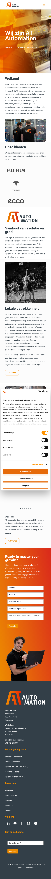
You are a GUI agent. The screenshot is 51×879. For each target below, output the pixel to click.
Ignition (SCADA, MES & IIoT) (16, 767)
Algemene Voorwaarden (25, 868)
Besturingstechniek (12, 762)
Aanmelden (13, 851)
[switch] (45, 440)
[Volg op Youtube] (15, 823)
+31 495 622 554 (11, 743)
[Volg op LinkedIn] (8, 823)
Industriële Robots (12, 772)
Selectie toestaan (26, 479)
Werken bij (9, 805)
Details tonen (37, 464)
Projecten (9, 790)
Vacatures (12, 541)
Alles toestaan (25, 472)
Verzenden (12, 626)
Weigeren (25, 486)
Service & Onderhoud (13, 757)
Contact (8, 810)
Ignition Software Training (15, 777)
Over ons (8, 800)
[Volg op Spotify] (36, 823)
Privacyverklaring (39, 864)
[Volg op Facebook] (22, 823)
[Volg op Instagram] (29, 823)
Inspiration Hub (11, 795)
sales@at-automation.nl (14, 740)
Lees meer (12, 372)
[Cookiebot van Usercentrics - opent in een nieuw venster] (38, 391)
